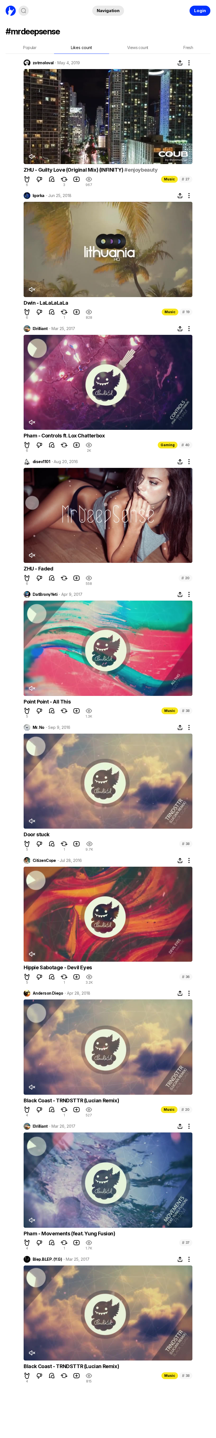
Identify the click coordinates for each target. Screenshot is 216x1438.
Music (169, 179)
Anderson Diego (48, 993)
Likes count (81, 47)
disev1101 (41, 462)
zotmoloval (43, 63)
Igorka (38, 196)
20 (185, 578)
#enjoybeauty (141, 170)
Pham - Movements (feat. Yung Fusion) (69, 1233)
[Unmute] (32, 156)
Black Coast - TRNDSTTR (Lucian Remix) (71, 1100)
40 (185, 445)
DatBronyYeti (45, 594)
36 (186, 976)
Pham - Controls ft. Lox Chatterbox (64, 436)
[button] (27, 179)
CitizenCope (44, 860)
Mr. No (38, 727)
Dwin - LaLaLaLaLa (46, 303)
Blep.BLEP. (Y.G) (47, 1259)
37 (186, 1242)
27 (186, 179)
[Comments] (51, 179)
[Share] (180, 62)
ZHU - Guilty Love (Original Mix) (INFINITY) (74, 170)
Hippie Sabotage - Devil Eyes (58, 967)
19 (186, 311)
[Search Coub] (24, 11)
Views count (137, 47)
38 (186, 710)
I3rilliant (40, 329)
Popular (29, 47)
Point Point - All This (47, 702)
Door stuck (37, 834)
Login (200, 10)
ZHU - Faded (38, 569)
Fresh (188, 47)
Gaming (168, 445)
